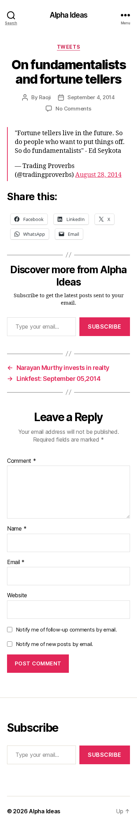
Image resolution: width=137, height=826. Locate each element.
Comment (21, 461)
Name (16, 529)
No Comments (73, 108)
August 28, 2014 (98, 175)
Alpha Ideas (68, 15)
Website (17, 595)
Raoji (45, 97)
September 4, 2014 (91, 97)
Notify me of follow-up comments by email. (66, 629)
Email (16, 562)
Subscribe (105, 326)
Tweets (68, 47)
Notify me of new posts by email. (54, 644)
